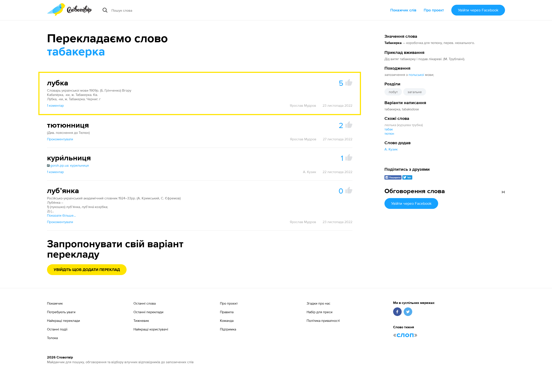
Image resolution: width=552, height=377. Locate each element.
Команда (227, 320)
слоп (405, 335)
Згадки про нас (318, 303)
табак (388, 129)
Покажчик (55, 303)
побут (393, 92)
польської (416, 75)
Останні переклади (148, 312)
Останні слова (144, 303)
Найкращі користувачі (150, 329)
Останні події (57, 329)
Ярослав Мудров (303, 105)
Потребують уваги (61, 312)
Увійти (478, 10)
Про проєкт (434, 10)
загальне (415, 92)
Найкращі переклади (63, 320)
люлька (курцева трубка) (403, 125)
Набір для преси (319, 312)
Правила (227, 312)
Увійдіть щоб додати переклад (87, 270)
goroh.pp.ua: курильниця (69, 165)
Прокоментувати (60, 139)
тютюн (389, 133)
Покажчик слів (403, 10)
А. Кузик (391, 149)
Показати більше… (61, 215)
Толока (52, 338)
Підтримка (228, 329)
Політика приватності (323, 320)
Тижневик (141, 320)
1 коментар (55, 105)
